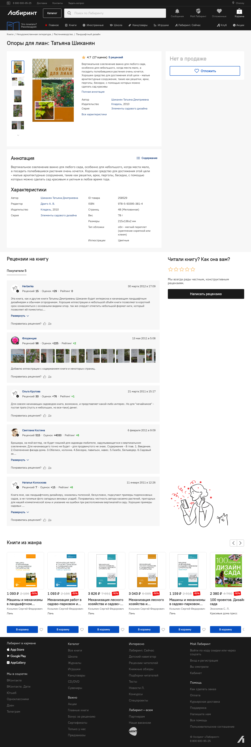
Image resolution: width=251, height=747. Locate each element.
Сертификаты (77, 723)
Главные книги (78, 710)
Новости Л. (136, 688)
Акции (240, 25)
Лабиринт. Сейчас (189, 25)
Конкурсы (136, 694)
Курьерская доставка (205, 702)
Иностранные (95, 25)
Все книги (75, 650)
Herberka (27, 286)
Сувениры (75, 688)
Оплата (195, 695)
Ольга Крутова (31, 391)
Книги (72, 25)
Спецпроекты (138, 700)
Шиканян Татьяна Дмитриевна (130, 99)
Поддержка (198, 708)
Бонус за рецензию (81, 716)
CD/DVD (73, 681)
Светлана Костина (33, 430)
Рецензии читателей (143, 663)
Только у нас (77, 729)
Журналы (74, 663)
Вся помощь (198, 720)
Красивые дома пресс (223, 613)
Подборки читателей (143, 675)
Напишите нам (200, 714)
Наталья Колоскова (34, 482)
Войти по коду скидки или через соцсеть (213, 652)
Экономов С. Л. (219, 608)
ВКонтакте (14, 680)
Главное (54, 25)
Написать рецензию (206, 294)
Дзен (10, 705)
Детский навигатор (142, 656)
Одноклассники (18, 699)
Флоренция (29, 338)
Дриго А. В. (48, 203)
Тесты (133, 681)
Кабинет (196, 673)
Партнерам (137, 716)
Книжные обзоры (141, 669)
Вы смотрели (199, 667)
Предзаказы (77, 735)
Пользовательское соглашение (212, 727)
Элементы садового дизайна (129, 108)
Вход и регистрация (204, 660)
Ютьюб (11, 693)
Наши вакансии (140, 723)
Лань (10, 613)
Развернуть (18, 315)
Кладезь (116, 104)
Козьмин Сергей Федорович (25, 608)
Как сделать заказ (203, 689)
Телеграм (13, 711)
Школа (118, 25)
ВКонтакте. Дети (18, 686)
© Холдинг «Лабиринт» (204, 736)
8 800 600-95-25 (200, 741)
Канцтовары (140, 25)
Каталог (52, 13)
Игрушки (163, 25)
